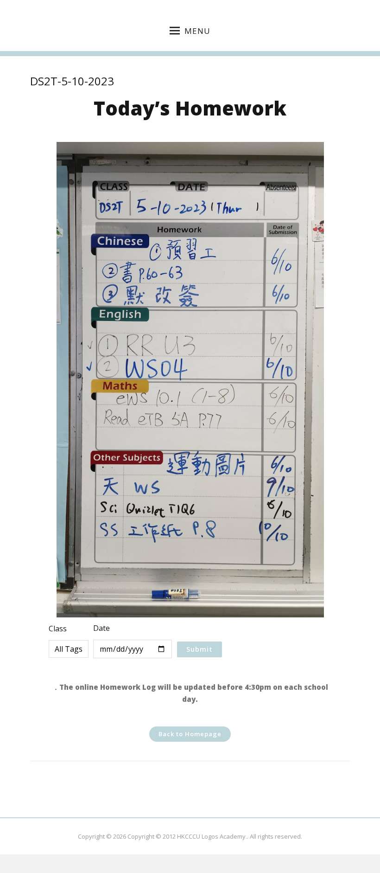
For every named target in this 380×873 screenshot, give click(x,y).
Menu (197, 31)
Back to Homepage (190, 734)
